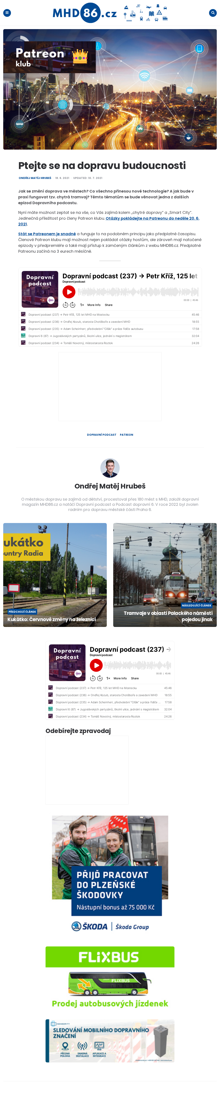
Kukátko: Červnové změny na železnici (52, 620)
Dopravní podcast (101, 434)
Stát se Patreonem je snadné (47, 234)
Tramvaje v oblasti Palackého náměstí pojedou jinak (168, 616)
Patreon (126, 434)
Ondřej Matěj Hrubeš (35, 178)
